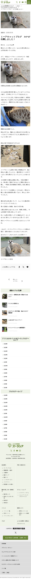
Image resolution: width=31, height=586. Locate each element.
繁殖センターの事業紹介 (24, 514)
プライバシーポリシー (7, 547)
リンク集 (4, 568)
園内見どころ (7, 494)
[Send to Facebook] (19, 267)
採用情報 (4, 543)
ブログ (3, 521)
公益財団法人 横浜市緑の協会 (15, 528)
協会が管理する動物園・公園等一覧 (15, 538)
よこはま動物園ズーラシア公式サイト (5, 2)
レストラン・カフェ (24, 492)
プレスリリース (21, 523)
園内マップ (6, 475)
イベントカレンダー (8, 515)
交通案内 (6, 472)
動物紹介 (6, 500)
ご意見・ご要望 (5, 572)
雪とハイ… (15, 279)
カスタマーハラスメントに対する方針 (11, 564)
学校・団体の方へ (21, 465)
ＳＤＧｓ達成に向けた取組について (10, 560)
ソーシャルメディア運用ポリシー (10, 556)
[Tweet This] (23, 267)
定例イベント (7, 513)
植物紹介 (6, 502)
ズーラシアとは (7, 468)
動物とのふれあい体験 (8, 497)
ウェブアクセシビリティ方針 (8, 552)
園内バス (6, 477)
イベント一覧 (7, 511)
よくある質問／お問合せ (23, 521)
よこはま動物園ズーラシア (15, 445)
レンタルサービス (8, 479)
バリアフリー (7, 482)
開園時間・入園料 (8, 470)
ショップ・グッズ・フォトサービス (24, 495)
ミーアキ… (15, 281)
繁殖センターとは (23, 511)
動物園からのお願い (8, 484)
